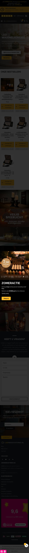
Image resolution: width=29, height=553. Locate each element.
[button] (26, 253)
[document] (14, 276)
